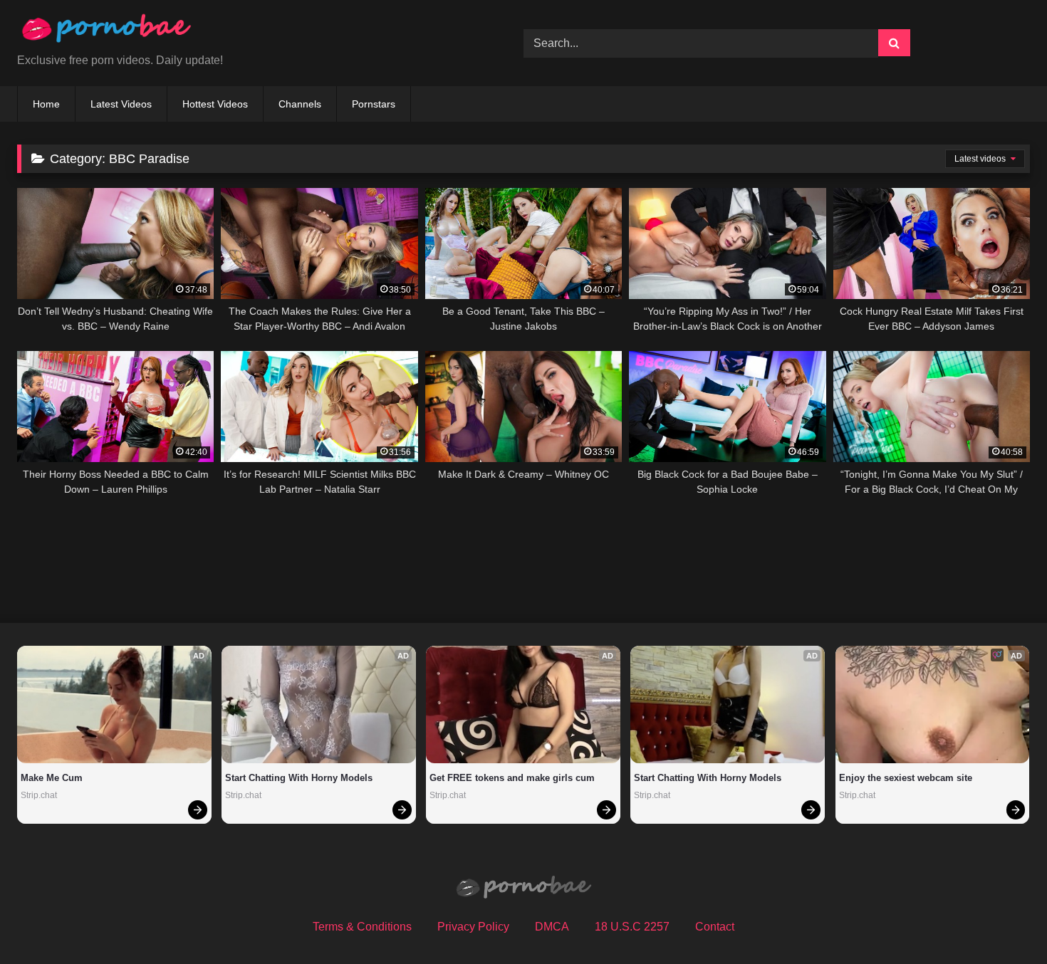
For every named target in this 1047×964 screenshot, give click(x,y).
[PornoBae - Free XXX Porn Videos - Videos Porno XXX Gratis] (106, 31)
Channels (299, 104)
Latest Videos (121, 104)
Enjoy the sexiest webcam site (905, 777)
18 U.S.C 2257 (632, 927)
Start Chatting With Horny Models (299, 777)
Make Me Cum (52, 777)
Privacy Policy (473, 927)
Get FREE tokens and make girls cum (512, 777)
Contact (714, 927)
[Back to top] (1003, 922)
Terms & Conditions (362, 927)
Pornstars (373, 104)
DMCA (552, 927)
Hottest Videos (215, 104)
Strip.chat (39, 795)
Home (46, 104)
